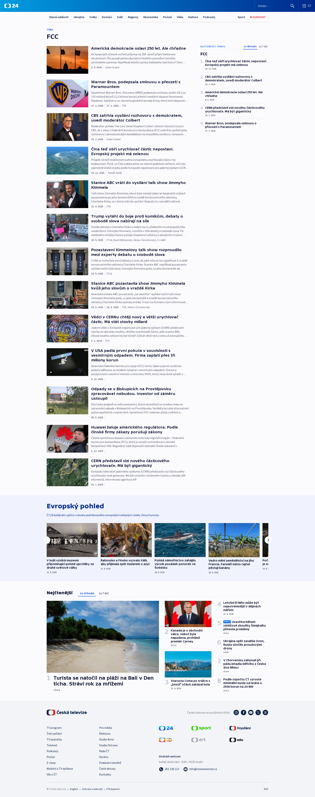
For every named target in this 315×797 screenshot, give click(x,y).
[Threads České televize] (265, 712)
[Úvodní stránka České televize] (67, 712)
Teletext (52, 745)
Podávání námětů (110, 763)
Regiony (133, 17)
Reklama (104, 733)
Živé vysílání (54, 733)
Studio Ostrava (108, 745)
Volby (93, 17)
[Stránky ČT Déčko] (165, 739)
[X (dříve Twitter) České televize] (258, 712)
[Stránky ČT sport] (201, 728)
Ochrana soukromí (92, 789)
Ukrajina (79, 17)
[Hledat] (292, 6)
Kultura (193, 17)
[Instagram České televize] (236, 712)
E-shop (51, 763)
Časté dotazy (107, 768)
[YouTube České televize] (251, 712)
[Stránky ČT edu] (236, 739)
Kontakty (105, 774)
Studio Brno (106, 739)
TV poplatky (54, 739)
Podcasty (209, 17)
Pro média (105, 727)
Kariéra (103, 757)
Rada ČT (104, 751)
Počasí (167, 17)
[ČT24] (11, 6)
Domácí (107, 17)
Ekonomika (150, 17)
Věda (180, 17)
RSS (266, 789)
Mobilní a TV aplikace (60, 768)
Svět (120, 17)
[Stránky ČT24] (166, 728)
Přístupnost (113, 789)
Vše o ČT (52, 774)
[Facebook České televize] (243, 712)
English (74, 789)
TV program (54, 727)
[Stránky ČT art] (198, 739)
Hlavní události (59, 17)
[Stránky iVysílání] (240, 728)
